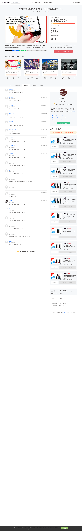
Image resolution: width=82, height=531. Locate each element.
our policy (51, 529)
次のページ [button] (32, 251)
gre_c (10, 178)
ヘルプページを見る (63, 308)
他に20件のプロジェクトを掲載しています (64, 104)
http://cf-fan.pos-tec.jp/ (56, 119)
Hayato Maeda (12, 145)
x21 (10, 161)
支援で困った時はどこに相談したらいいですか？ (59, 305)
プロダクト (42, 11)
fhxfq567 (11, 153)
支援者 (25, 85)
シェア (16, 50)
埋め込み (37, 50)
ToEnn (10, 241)
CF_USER (11, 97)
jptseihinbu (36, 11)
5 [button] (27, 251)
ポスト (9, 50)
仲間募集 (34, 85)
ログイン (72, 2)
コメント (42, 85)
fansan (10, 192)
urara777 (11, 137)
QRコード (44, 50)
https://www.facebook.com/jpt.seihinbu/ (60, 117)
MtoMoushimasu (12, 129)
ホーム (9, 85)
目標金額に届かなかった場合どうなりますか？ (59, 303)
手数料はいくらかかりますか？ (56, 301)
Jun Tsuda (11, 121)
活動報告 (17, 85)
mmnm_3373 (12, 186)
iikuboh (10, 233)
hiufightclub (11, 200)
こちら (63, 312)
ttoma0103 (11, 225)
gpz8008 (11, 170)
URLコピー (30, 50)
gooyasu (11, 89)
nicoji (10, 217)
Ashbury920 (11, 208)
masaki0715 (11, 105)
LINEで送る (23, 50)
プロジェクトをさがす (47, 2)
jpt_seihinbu (54, 113)
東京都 (48, 11)
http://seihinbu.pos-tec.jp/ (57, 115)
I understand (64, 528)
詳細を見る (54, 146)
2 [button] (20, 251)
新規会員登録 (77, 2)
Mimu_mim (11, 113)
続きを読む (73, 111)
